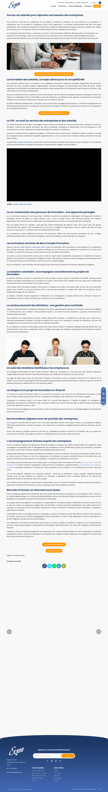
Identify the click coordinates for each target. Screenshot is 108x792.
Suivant (98, 631)
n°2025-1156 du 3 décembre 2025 (31, 247)
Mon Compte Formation (23, 142)
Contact (56, 781)
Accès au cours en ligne (39, 773)
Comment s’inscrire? (38, 771)
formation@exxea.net (14, 772)
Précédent (9, 631)
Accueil (56, 771)
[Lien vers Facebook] (48, 761)
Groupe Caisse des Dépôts (22, 204)
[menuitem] (53, 6)
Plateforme (85, 2)
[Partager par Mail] (63, 566)
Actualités (77, 2)
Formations (57, 773)
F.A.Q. (33, 781)
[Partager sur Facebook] (44, 566)
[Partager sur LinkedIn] (59, 566)
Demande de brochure (39, 776)
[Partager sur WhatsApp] (54, 566)
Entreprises (61, 2)
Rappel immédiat (37, 778)
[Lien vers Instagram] (60, 761)
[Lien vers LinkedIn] (56, 761)
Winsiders (30, 789)
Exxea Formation (16, 789)
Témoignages (69, 2)
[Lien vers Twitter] (52, 761)
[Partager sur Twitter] (49, 566)
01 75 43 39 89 (12, 768)
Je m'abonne (68, 756)
